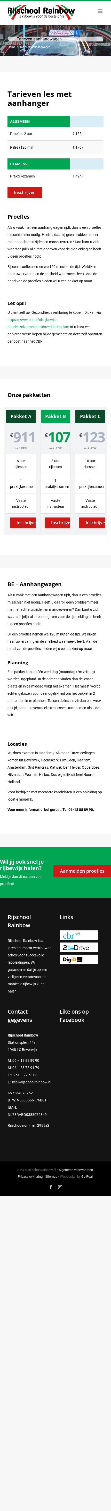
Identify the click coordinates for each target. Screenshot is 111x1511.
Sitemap (51, 1176)
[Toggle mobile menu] (100, 11)
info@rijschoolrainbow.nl (31, 1082)
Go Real (87, 1176)
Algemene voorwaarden (76, 1170)
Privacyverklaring (30, 1176)
